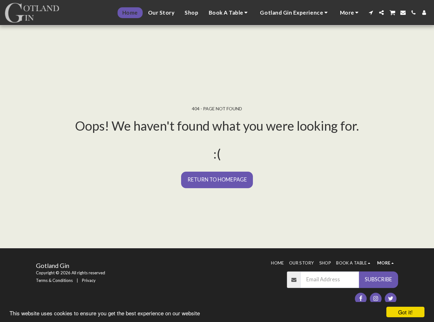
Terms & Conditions (54, 280)
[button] (229, 12)
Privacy (89, 280)
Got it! (405, 312)
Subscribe (378, 279)
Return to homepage (217, 179)
